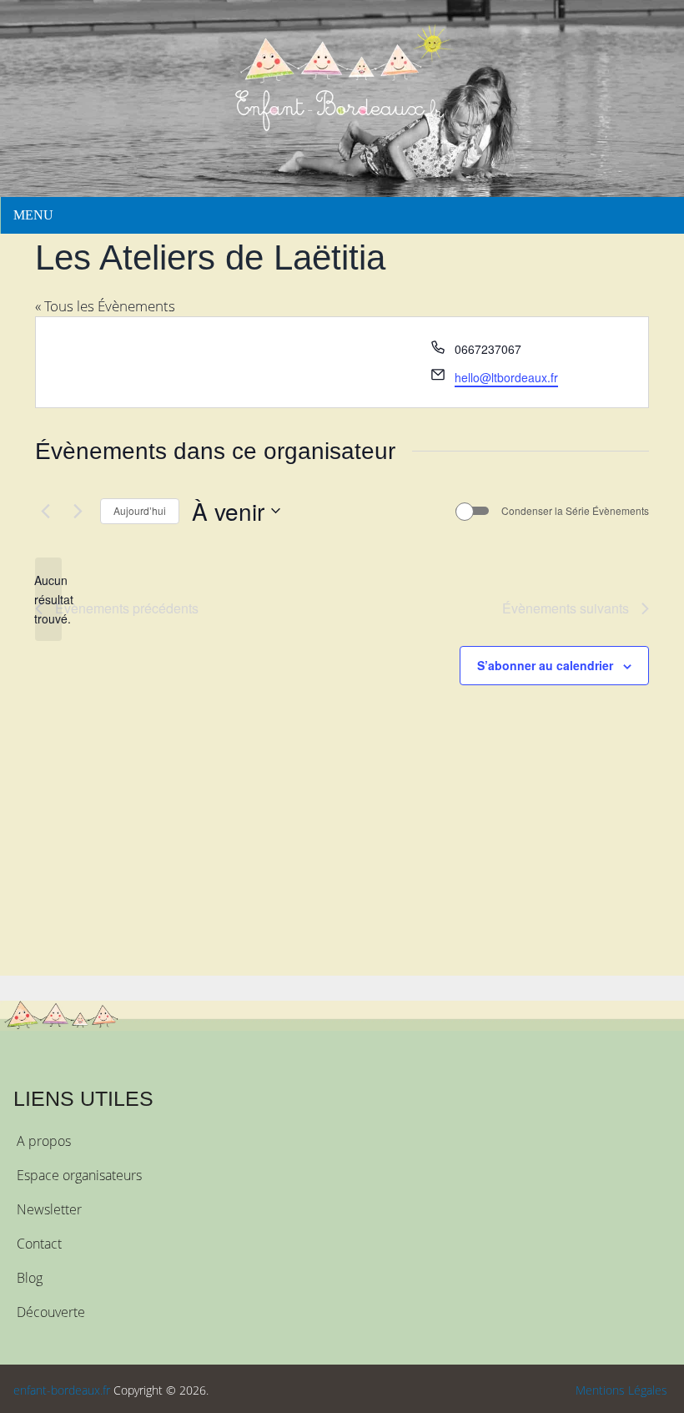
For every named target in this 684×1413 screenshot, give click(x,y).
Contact (39, 1243)
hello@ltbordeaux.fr (506, 377)
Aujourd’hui (139, 510)
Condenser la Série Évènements (575, 510)
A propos (44, 1141)
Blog (30, 1278)
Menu (33, 215)
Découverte (51, 1312)
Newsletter (49, 1209)
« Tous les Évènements (105, 305)
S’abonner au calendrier (545, 665)
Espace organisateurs (79, 1175)
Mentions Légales (621, 1390)
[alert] (48, 599)
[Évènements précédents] (45, 511)
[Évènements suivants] (78, 511)
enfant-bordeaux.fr (61, 1390)
